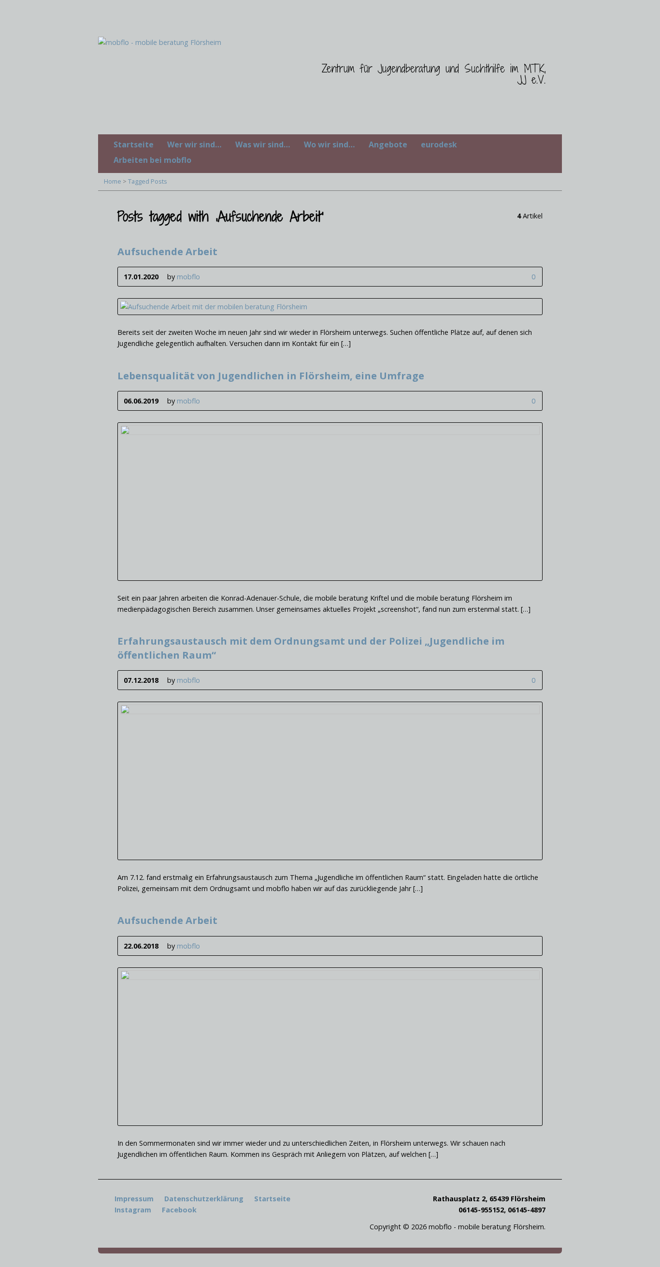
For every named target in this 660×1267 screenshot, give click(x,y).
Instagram (133, 1209)
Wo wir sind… (329, 144)
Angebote (388, 144)
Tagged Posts (147, 181)
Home (112, 181)
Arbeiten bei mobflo (152, 160)
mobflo (188, 276)
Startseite (134, 144)
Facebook (179, 1209)
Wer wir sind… (194, 144)
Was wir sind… (262, 144)
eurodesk (439, 144)
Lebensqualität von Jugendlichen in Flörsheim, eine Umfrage (270, 375)
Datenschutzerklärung (204, 1198)
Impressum (134, 1198)
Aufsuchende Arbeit (167, 251)
